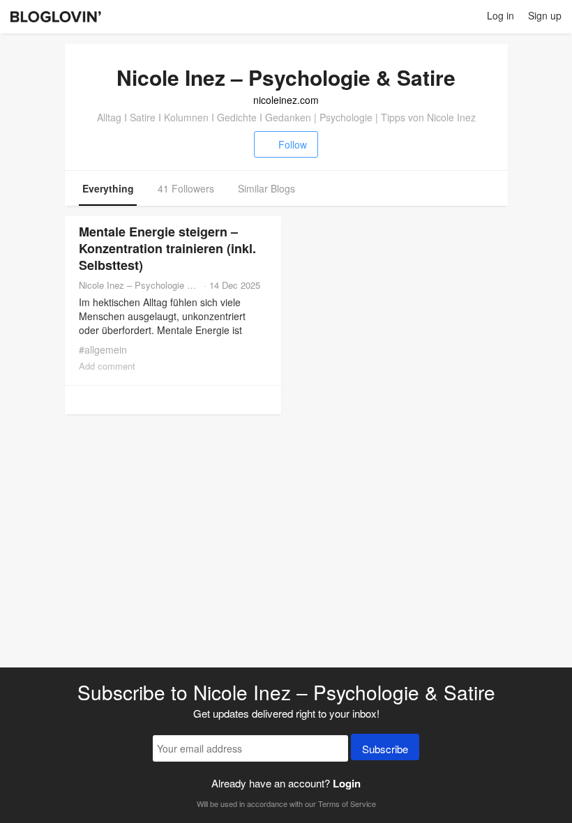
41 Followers (186, 188)
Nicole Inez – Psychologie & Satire (140, 285)
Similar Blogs (266, 188)
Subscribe (385, 748)
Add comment (107, 365)
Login (347, 783)
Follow (292, 144)
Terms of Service (347, 803)
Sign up (545, 15)
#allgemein (103, 349)
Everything (108, 188)
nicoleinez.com (286, 100)
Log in (500, 15)
